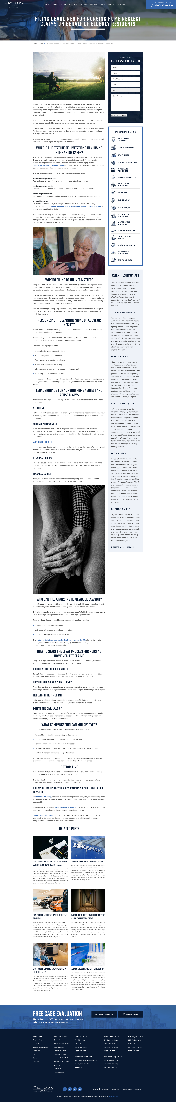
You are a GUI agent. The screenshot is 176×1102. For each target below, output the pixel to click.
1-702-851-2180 (133, 1051)
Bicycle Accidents (60, 1054)
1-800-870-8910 (132, 1014)
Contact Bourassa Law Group (44, 815)
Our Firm (62, 4)
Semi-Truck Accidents (61, 1043)
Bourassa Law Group (43, 797)
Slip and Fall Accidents (61, 1061)
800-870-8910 (80, 1067)
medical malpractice (41, 165)
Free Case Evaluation (104, 1014)
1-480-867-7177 (109, 1051)
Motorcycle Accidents (61, 1058)
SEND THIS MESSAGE (118, 115)
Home (35, 43)
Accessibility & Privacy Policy (110, 1089)
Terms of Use (127, 1089)
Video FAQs (94, 4)
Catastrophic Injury (60, 1051)
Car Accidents (58, 1040)
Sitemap (95, 1089)
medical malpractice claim (65, 807)
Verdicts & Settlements (78, 4)
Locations (121, 4)
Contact (111, 4)
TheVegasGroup (113, 1096)
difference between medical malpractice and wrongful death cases (74, 206)
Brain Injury (57, 1065)
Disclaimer (138, 1089)
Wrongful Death (42, 442)
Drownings (57, 1069)
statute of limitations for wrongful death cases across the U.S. (61, 640)
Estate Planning (59, 1072)
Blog (103, 4)
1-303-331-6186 (80, 1051)
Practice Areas (51, 4)
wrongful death (58, 165)
